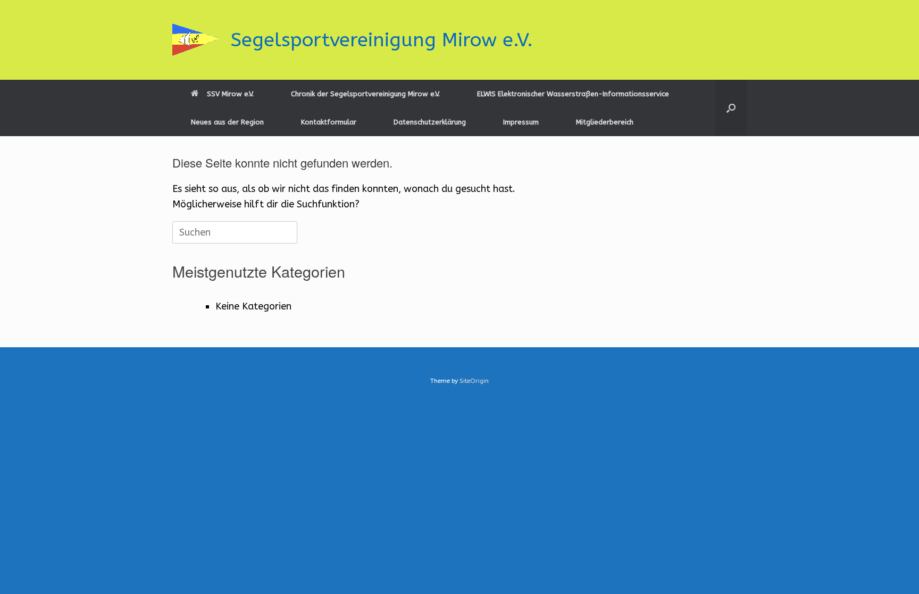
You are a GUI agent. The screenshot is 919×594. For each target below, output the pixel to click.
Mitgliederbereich (604, 122)
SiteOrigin (474, 380)
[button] (731, 108)
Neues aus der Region (227, 122)
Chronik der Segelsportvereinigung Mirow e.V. (365, 94)
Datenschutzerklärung (430, 122)
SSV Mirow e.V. (230, 94)
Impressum (521, 122)
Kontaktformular (328, 122)
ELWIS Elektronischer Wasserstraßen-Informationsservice (573, 94)
